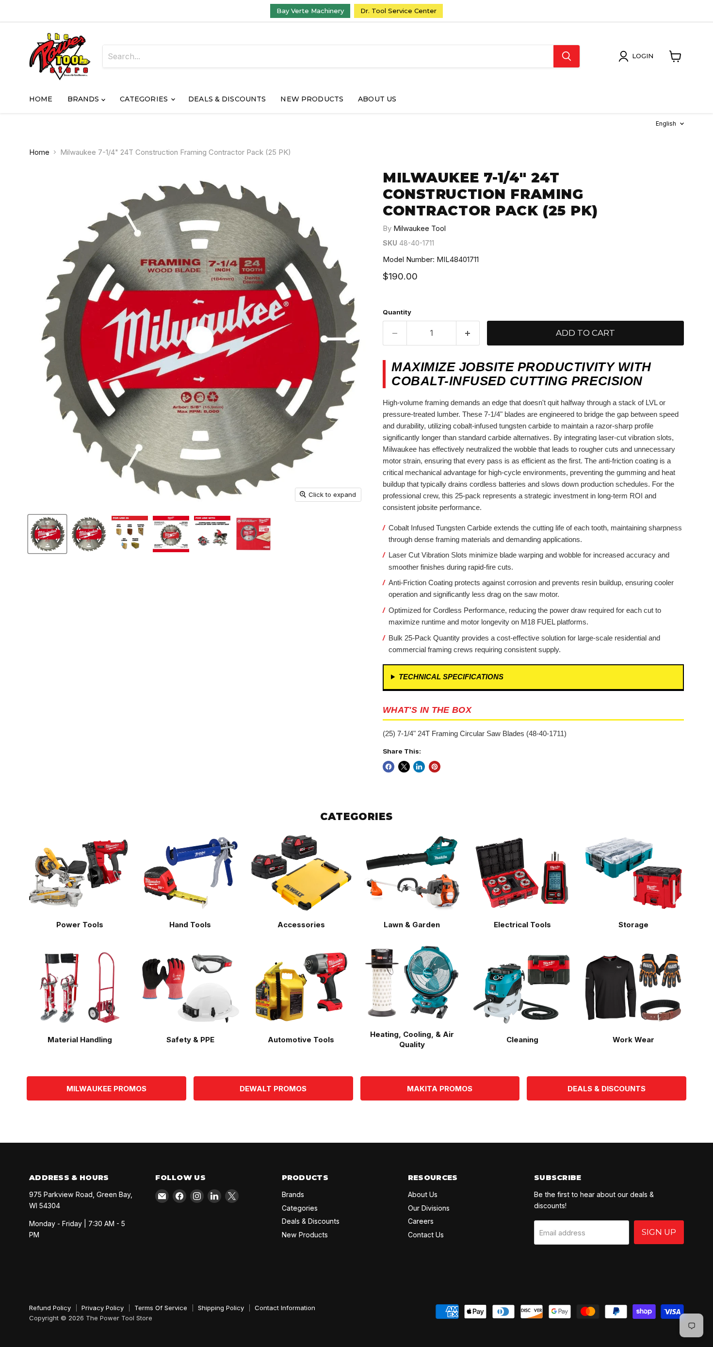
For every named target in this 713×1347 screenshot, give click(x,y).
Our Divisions (429, 1208)
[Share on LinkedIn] (419, 766)
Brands (84, 99)
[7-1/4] (47, 534)
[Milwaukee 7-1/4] (88, 534)
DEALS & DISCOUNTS (606, 1088)
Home (41, 99)
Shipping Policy (221, 1308)
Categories (145, 99)
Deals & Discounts (227, 99)
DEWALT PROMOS (273, 1088)
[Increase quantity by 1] (468, 333)
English (666, 123)
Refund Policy (50, 1308)
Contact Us (426, 1235)
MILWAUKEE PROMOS (106, 1088)
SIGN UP (659, 1232)
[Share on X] (404, 766)
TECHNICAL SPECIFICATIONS (451, 677)
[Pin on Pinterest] (434, 766)
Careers (421, 1221)
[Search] (566, 56)
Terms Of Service (160, 1308)
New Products (311, 99)
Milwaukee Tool (419, 228)
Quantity (397, 312)
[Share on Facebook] (388, 766)
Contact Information (285, 1308)
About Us (377, 99)
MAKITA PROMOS (439, 1088)
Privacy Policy (102, 1308)
